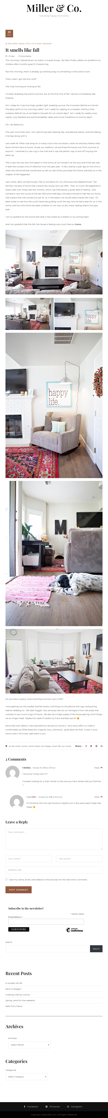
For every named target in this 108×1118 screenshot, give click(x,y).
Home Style (34, 746)
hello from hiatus (13, 1006)
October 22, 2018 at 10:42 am (50, 797)
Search (8, 942)
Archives (12, 1038)
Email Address (15, 917)
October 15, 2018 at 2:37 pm (44, 768)
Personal (47, 43)
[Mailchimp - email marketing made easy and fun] (74, 932)
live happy (46, 746)
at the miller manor (15, 43)
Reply (97, 767)
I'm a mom (36, 43)
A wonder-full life (13, 983)
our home (66, 746)
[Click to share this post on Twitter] (91, 746)
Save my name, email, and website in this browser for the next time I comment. (48, 879)
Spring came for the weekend (20, 1000)
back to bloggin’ (13, 989)
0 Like (11, 56)
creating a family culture (17, 994)
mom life (56, 746)
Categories (10, 1070)
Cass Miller (31, 797)
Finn (28, 43)
